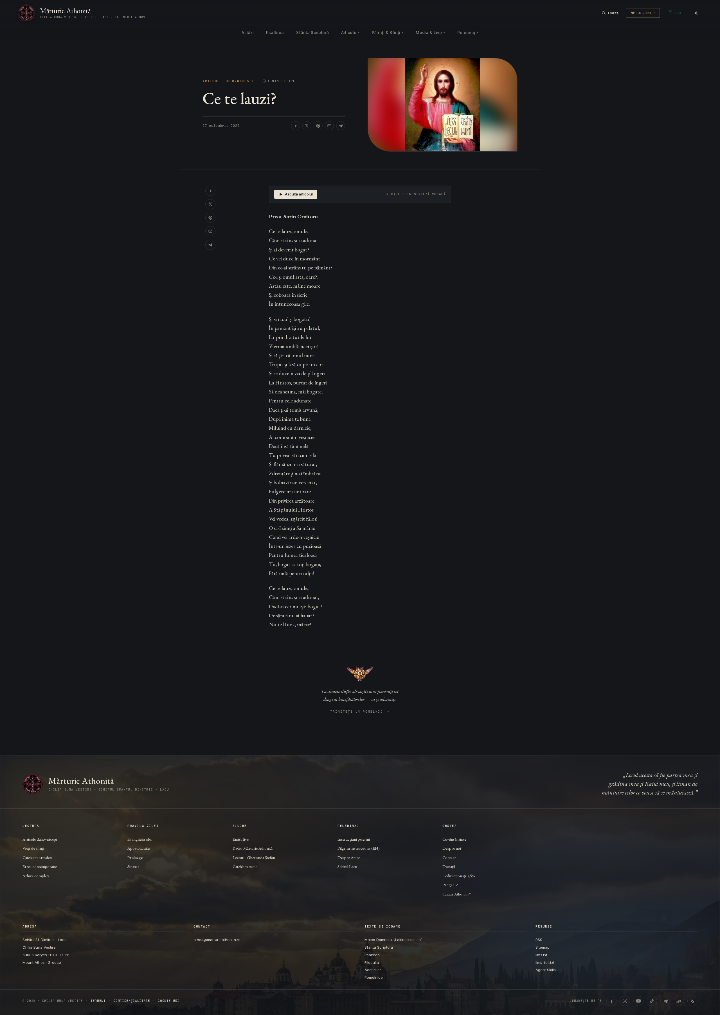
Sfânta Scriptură (312, 32)
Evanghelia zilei (139, 839)
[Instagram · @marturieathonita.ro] (625, 1001)
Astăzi (248, 32)
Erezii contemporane (39, 866)
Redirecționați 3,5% (458, 875)
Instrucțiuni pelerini (354, 839)
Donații (448, 866)
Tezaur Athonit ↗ (456, 894)
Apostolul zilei (138, 848)
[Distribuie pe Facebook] (295, 125)
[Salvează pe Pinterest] (318, 125)
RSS (539, 939)
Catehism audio (245, 866)
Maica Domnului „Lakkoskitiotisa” (393, 939)
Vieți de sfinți (33, 848)
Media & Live (430, 32)
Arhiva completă (36, 875)
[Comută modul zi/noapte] (696, 13)
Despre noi (451, 848)
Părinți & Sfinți (387, 32)
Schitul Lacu (347, 866)
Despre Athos (349, 857)
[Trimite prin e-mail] (329, 125)
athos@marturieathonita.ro (217, 939)
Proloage (135, 857)
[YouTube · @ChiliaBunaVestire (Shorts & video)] (638, 1001)
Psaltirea (275, 32)
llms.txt (541, 955)
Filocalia (371, 962)
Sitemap (543, 947)
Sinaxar (133, 866)
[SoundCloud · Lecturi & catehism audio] (679, 1001)
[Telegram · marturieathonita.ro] (665, 1001)
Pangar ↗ (450, 884)
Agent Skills (546, 969)
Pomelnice (373, 977)
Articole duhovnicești (228, 81)
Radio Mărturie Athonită (253, 848)
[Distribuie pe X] (306, 125)
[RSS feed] (692, 1001)
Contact (449, 857)
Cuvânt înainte (454, 839)
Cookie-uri (168, 1000)
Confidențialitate (131, 1000)
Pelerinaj (467, 32)
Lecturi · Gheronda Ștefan (254, 857)
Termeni (98, 1000)
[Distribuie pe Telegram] (340, 125)
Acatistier (372, 969)
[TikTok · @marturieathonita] (652, 1001)
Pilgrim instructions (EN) (359, 848)
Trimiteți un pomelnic (360, 712)
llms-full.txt (545, 962)
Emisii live (241, 839)
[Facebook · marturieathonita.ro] (611, 1001)
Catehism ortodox (37, 857)
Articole (350, 32)
